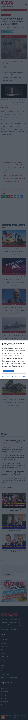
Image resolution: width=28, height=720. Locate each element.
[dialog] (14, 360)
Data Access (14, 376)
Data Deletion (5, 376)
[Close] (24, 343)
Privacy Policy (22, 376)
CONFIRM (8, 370)
